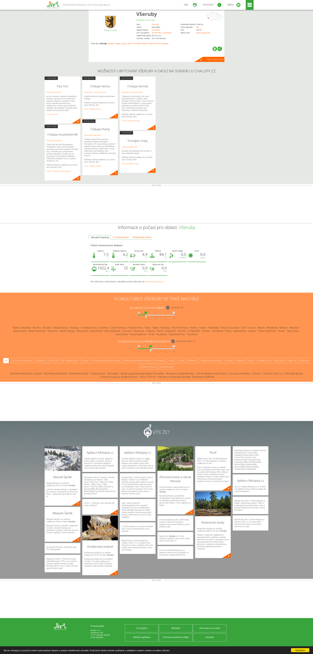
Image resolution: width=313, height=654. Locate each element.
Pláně (151, 43)
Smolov (206, 331)
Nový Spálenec (112, 331)
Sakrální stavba (166, 366)
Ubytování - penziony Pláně (132, 92)
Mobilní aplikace (141, 637)
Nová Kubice (20, 331)
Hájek (124, 43)
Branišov (26, 327)
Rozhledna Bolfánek (203, 376)
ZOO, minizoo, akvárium (22, 360)
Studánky (164, 43)
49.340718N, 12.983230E (161, 33)
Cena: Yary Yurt (52, 114)
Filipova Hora (136, 327)
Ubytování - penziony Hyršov (95, 92)
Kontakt (210, 637)
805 (197, 27)
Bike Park (279, 360)
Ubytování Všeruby (53, 92)
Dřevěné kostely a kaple (211, 360)
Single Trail (291, 360)
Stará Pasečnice (267, 331)
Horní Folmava (180, 327)
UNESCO (53, 360)
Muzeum (304, 360)
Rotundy (229, 360)
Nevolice (294, 327)
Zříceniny (192, 360)
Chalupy (117, 43)
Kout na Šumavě (230, 327)
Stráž (151, 334)
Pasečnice (138, 331)
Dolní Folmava (119, 327)
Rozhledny (159, 360)
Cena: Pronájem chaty (130, 163)
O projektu (141, 628)
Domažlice (156, 30)
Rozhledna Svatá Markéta (180, 373)
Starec (281, 331)
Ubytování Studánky (54, 140)
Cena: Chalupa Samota (131, 120)
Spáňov (252, 331)
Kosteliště (137, 43)
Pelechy (150, 331)
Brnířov (37, 327)
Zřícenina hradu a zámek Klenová (118, 376)
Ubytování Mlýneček (129, 147)
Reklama (175, 628)
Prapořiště (194, 331)
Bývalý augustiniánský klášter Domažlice (142, 373)
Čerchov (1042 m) (272, 373)
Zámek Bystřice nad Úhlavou (212, 373)
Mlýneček (272, 327)
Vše (6, 360)
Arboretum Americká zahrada (174, 376)
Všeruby (146, 13)
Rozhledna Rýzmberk (55, 373)
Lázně (250, 360)
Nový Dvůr (82, 331)
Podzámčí (170, 331)
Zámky (181, 360)
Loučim (252, 327)
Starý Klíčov (122, 334)
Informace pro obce (209, 628)
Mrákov (283, 327)
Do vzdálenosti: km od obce (147, 307)
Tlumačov (192, 334)
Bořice (16, 327)
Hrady (171, 360)
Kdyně (202, 327)
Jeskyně (240, 360)
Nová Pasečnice (37, 331)
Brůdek (110, 43)
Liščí (243, 327)
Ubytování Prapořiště (92, 135)
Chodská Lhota (89, 327)
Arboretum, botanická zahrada (137, 360)
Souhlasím (300, 650)
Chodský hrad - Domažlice (104, 373)
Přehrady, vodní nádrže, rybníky (106, 360)
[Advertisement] (156, 205)
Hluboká (165, 327)
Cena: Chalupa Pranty (92, 166)
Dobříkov (104, 327)
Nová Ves (53, 331)
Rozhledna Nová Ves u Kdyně (26, 373)
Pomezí (157, 43)
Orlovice (127, 331)
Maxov (145, 43)
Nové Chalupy (67, 331)
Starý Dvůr (292, 331)
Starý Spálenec (138, 334)
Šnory (228, 331)
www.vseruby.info (203, 33)
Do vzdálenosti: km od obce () (144, 341)
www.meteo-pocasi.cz (154, 281)
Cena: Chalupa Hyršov (92, 109)
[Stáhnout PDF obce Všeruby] (215, 49)
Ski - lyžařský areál (69, 360)
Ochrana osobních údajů (176, 637)
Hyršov (130, 43)
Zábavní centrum (148, 366)
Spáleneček (240, 331)
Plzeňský (155, 24)
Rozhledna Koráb (78, 373)
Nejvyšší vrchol (264, 360)
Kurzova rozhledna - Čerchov (245, 373)
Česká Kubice (60, 327)
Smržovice (217, 331)
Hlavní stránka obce (215, 59)
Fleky (147, 327)
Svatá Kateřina (177, 334)
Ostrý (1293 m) (147, 376)
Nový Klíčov (96, 331)
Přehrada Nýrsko (294, 373)
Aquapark (41, 360)
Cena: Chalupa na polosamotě (58, 171)
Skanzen (85, 360)
